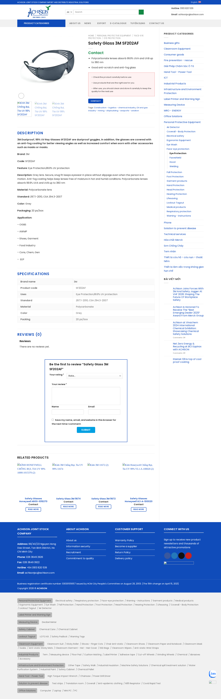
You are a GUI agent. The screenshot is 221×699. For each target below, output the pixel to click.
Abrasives (195, 654)
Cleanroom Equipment (177, 48)
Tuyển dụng (137, 23)
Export (101, 23)
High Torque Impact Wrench (62, 676)
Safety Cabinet (27, 629)
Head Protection (175, 189)
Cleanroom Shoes (135, 643)
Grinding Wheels (165, 654)
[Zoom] (21, 96)
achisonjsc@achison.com (40, 573)
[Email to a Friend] (181, 555)
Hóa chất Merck (173, 240)
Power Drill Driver (101, 676)
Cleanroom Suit (55, 643)
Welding (174, 166)
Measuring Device (174, 104)
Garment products (177, 180)
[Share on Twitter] (174, 555)
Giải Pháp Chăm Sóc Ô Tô (179, 66)
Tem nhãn (170, 251)
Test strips (57, 683)
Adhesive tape (127, 654)
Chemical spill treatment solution (168, 665)
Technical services (175, 234)
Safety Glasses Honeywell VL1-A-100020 (138, 500)
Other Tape (74, 665)
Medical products (176, 207)
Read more (33, 509)
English (194, 2)
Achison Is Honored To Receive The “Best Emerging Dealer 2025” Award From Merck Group (188, 311)
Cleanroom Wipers (122, 647)
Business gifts (172, 43)
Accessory (25, 658)
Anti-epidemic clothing (110, 683)
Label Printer (110, 654)
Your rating (56, 374)
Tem (45, 654)
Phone (167, 222)
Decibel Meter (49, 622)
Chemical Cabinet (68, 629)
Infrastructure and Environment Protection (182, 91)
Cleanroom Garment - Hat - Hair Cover (76, 647)
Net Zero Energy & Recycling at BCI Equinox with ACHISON (187, 346)
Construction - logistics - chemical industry (115, 107)
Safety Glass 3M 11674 (68, 498)
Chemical (182, 654)
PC (75, 690)
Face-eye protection (178, 148)
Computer (45, 690)
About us (74, 23)
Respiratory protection (179, 211)
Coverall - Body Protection (181, 131)
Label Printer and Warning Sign (182, 99)
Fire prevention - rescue (178, 60)
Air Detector (173, 127)
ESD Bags (104, 647)
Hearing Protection (177, 194)
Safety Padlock (59, 636)
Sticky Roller (72, 643)
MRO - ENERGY (172, 110)
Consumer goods (174, 54)
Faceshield (175, 157)
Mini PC (68, 690)
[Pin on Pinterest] (188, 555)
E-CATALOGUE (118, 23)
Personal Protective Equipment (182, 122)
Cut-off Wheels (146, 654)
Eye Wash (172, 144)
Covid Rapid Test (152, 683)
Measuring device (60, 654)
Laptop (57, 690)
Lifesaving (172, 198)
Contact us (156, 23)
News (87, 23)
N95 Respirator (132, 683)
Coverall (91, 683)
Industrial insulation (108, 665)
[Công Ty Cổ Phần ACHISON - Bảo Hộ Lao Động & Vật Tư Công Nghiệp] (39, 12)
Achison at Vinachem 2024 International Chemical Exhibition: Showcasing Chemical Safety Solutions (186, 328)
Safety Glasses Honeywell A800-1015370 (33, 500)
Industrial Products (175, 83)
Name (55, 406)
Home (91, 35)
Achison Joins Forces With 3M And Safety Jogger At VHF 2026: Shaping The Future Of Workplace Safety (188, 294)
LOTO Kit (44, 636)
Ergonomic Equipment (179, 140)
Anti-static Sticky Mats (41, 647)
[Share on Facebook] (167, 555)
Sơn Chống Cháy (173, 245)
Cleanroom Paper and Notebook (165, 643)
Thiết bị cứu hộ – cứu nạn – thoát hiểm (183, 259)
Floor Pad (76, 654)
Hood (172, 162)
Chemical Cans (47, 629)
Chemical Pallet (86, 669)
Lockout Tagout (175, 202)
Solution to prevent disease (180, 228)
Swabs (23, 647)
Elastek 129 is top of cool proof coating (187, 360)
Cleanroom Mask (193, 643)
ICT (166, 77)
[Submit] (141, 12)
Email (91, 406)
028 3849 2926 (34, 557)
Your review (59, 384)
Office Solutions (173, 116)
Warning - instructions (179, 215)
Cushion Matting (92, 654)
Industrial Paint (48, 669)
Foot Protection (175, 176)
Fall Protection (174, 172)
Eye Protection (178, 153)
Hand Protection (175, 185)
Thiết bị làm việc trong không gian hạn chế (184, 269)
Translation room (75, 683)
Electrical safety (175, 135)
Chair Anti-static (114, 643)
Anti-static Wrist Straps (146, 647)
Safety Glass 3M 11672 (103, 498)
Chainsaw (85, 676)
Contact (96, 101)
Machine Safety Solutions (134, 665)
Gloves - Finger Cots (92, 643)
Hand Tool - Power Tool (178, 72)
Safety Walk (89, 665)
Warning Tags (77, 636)
